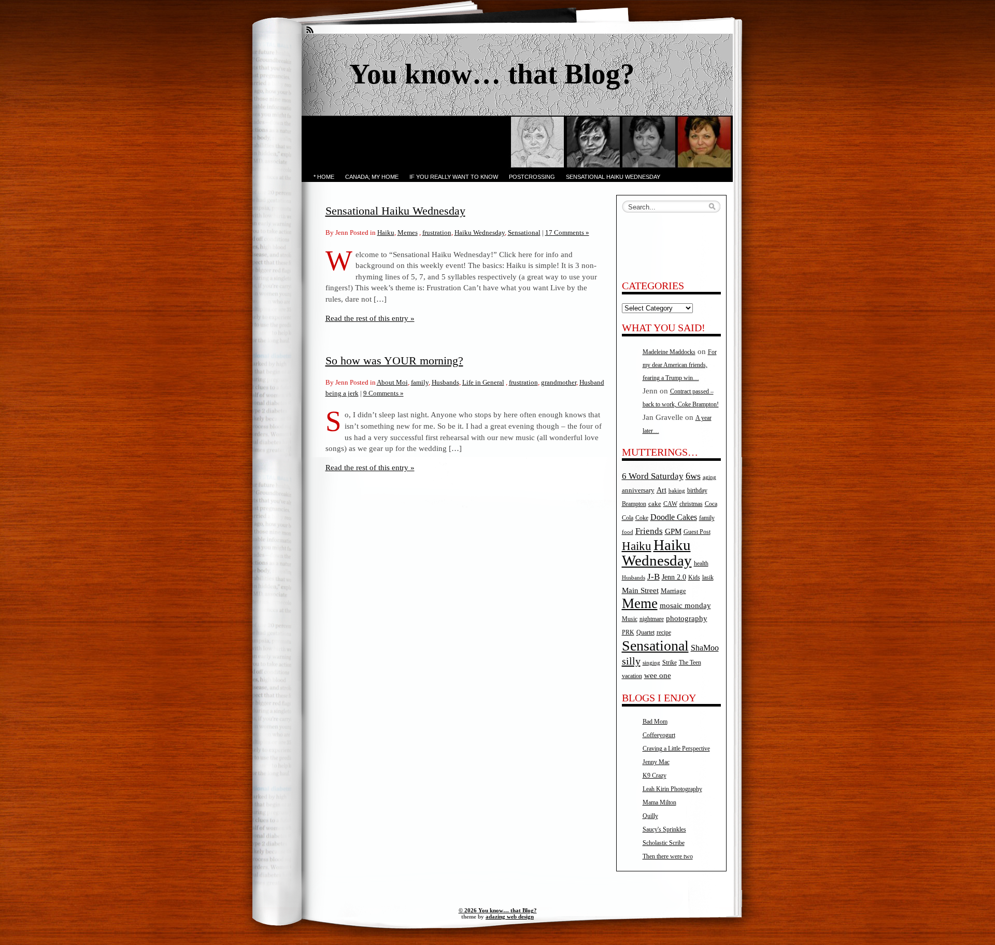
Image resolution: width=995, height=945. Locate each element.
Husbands (445, 382)
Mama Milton (659, 802)
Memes (407, 232)
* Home (324, 177)
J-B (653, 577)
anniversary (638, 490)
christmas (691, 504)
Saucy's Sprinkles (664, 829)
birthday (697, 490)
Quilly (650, 816)
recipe (664, 632)
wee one (657, 675)
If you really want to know (453, 177)
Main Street (640, 590)
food (627, 532)
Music (629, 619)
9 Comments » (383, 393)
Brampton (634, 503)
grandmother (558, 382)
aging (709, 477)
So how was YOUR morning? (394, 360)
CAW (670, 504)
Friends (649, 531)
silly (631, 661)
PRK (628, 632)
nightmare (651, 619)
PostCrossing (532, 177)
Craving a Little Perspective (676, 748)
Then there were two (668, 856)
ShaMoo (705, 648)
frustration (436, 232)
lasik (708, 577)
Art (661, 490)
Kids (694, 577)
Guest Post (697, 531)
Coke (641, 518)
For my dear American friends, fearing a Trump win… (680, 365)
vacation (632, 676)
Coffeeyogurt (659, 735)
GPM (673, 531)
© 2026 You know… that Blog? (498, 910)
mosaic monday (685, 605)
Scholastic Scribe (664, 843)
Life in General (483, 382)
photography (686, 618)
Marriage (673, 591)
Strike (669, 662)
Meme (640, 603)
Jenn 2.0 (674, 577)
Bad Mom (655, 721)
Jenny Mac (656, 762)
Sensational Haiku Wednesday (613, 177)
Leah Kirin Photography (672, 789)
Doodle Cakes (673, 517)
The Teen (690, 662)
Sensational (524, 232)
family (420, 382)
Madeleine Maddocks (669, 352)
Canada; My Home (372, 177)
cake (654, 503)
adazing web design (510, 916)
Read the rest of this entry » (370, 318)
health (701, 563)
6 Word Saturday (653, 476)
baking (677, 490)
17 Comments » (567, 232)
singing (651, 663)
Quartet (645, 632)
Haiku (385, 232)
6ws (693, 476)
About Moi (392, 382)
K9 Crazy (654, 775)
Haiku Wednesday (479, 232)
